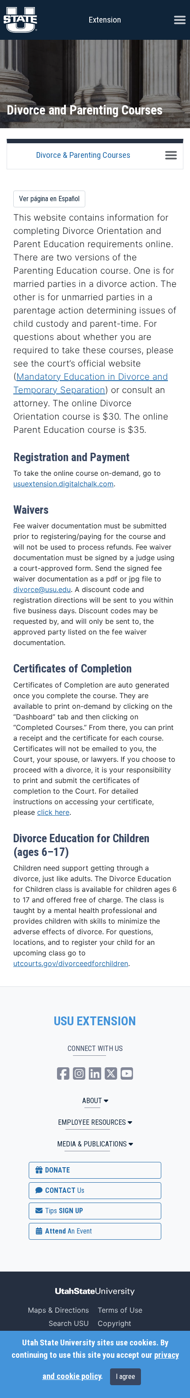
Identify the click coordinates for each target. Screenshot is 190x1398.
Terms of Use (120, 1310)
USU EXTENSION (95, 1021)
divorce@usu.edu (42, 589)
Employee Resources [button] (92, 1122)
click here (53, 812)
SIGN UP (63, 1211)
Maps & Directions (58, 1310)
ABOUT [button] (92, 1100)
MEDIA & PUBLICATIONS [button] (92, 1144)
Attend (67, 1231)
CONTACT (63, 1190)
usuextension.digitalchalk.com (63, 483)
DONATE (56, 1170)
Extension (105, 20)
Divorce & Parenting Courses (83, 155)
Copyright (114, 1323)
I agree (125, 1376)
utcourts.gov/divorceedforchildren (70, 963)
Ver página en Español (49, 199)
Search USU (69, 1323)
